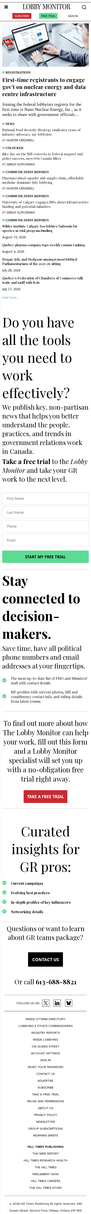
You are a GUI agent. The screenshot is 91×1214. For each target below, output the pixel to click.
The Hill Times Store (45, 1188)
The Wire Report (45, 1153)
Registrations (18, 72)
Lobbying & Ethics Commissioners (46, 1026)
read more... (10, 297)
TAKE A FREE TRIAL (45, 796)
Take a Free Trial (45, 1094)
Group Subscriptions (45, 1129)
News (10, 124)
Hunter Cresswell (20, 140)
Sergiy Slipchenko (21, 164)
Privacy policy (45, 1115)
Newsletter (45, 1122)
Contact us (45, 959)
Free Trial (48, 16)
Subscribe (22, 16)
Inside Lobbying (45, 1040)
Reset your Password (45, 1067)
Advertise (45, 1081)
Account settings (45, 1053)
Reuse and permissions (45, 1101)
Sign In (73, 16)
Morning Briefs (45, 1135)
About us (45, 1108)
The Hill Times (46, 1167)
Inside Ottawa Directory (45, 1019)
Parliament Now (45, 1174)
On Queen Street (45, 1046)
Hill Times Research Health (45, 1160)
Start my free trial (45, 556)
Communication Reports (27, 172)
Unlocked (14, 148)
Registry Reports (45, 1033)
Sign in (45, 1060)
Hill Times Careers (45, 1181)
